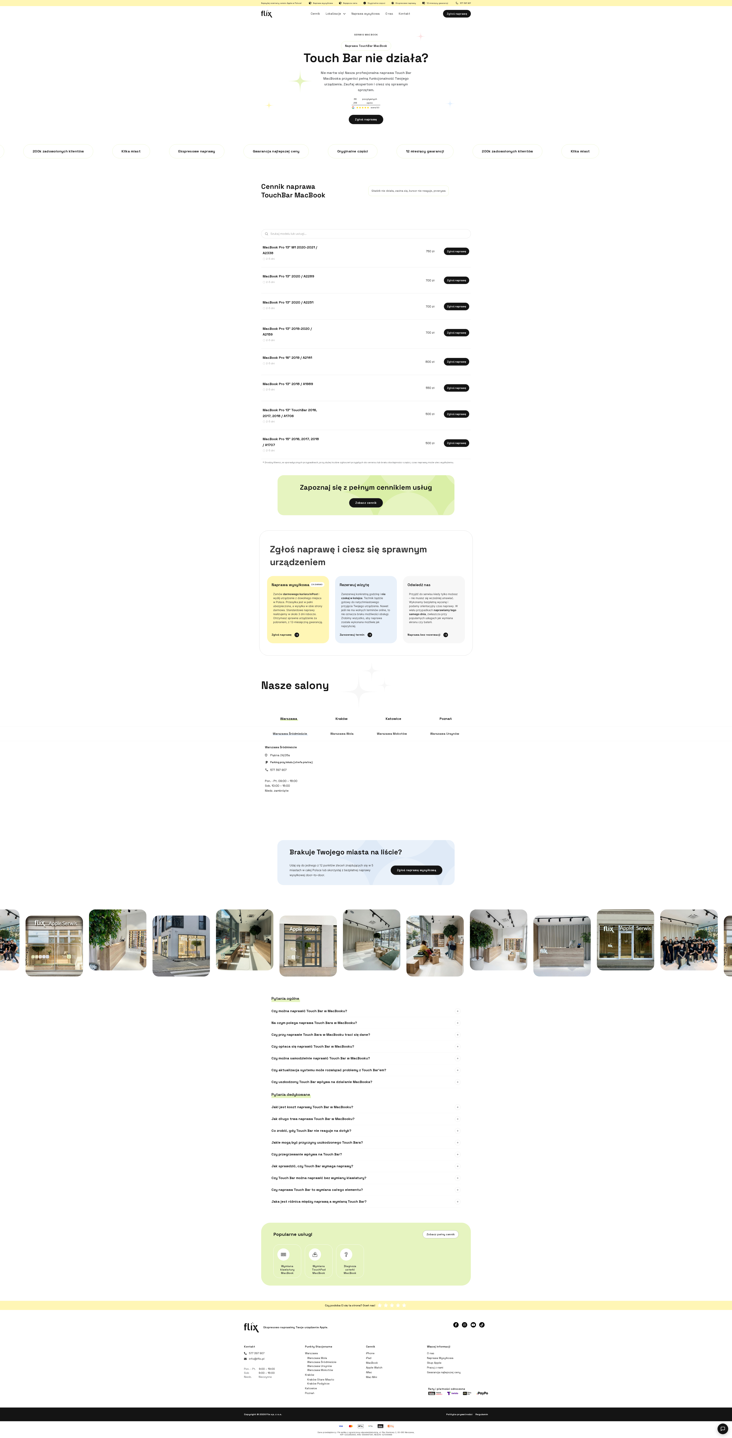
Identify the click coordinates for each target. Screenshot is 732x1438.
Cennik (315, 13)
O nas (389, 13)
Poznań (309, 1393)
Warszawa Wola (317, 1358)
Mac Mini (371, 1377)
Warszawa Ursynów (319, 1366)
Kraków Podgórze (318, 1383)
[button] (366, 1011)
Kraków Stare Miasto (320, 1379)
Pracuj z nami (435, 1367)
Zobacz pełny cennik (441, 1234)
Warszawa (311, 1353)
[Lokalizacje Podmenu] (344, 13)
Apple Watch (374, 1367)
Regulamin (481, 1414)
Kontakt (404, 13)
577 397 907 (278, 770)
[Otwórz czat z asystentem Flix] (723, 1429)
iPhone (370, 1353)
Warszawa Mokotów (320, 1370)
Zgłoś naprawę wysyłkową (416, 870)
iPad (368, 1358)
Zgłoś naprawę (457, 13)
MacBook (372, 1362)
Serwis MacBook (366, 34)
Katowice (311, 1388)
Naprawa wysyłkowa (366, 13)
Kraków (309, 1374)
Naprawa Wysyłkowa (440, 1358)
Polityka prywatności (459, 1414)
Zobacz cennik (366, 503)
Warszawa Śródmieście (281, 747)
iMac (369, 1372)
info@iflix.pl (256, 1358)
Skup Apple (434, 1362)
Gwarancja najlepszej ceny (444, 1372)
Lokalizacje (333, 13)
